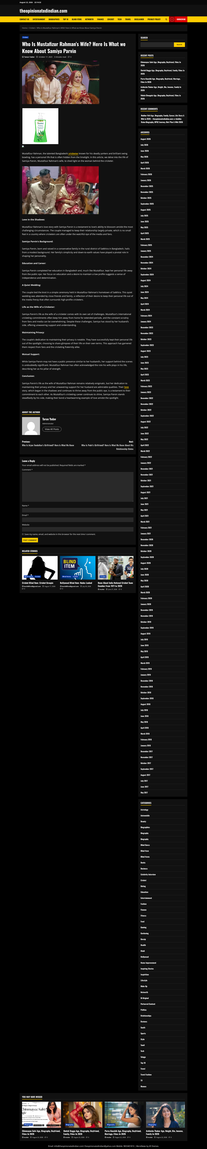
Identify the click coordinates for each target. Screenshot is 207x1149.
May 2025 (144, 227)
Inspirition (145, 974)
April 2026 (145, 162)
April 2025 (145, 233)
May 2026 (144, 156)
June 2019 (145, 645)
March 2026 (145, 168)
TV (141, 1080)
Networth (89, 19)
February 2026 (146, 174)
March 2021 (145, 521)
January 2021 (146, 533)
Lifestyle (144, 980)
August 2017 (145, 775)
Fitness (143, 915)
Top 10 (65, 19)
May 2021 (144, 509)
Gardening (145, 933)
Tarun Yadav (29, 57)
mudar (102, 589)
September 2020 (147, 557)
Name (25, 505)
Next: (107, 445)
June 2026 (145, 150)
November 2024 (147, 262)
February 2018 (146, 739)
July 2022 (144, 427)
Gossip (143, 939)
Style (143, 1039)
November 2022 (147, 404)
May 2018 (144, 721)
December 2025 (147, 186)
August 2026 (146, 139)
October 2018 (146, 692)
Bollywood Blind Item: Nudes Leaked (76, 582)
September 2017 (147, 769)
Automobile (145, 815)
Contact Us (24, 19)
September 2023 (147, 345)
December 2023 (147, 327)
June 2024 (145, 292)
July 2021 (144, 498)
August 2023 (146, 351)
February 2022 (146, 456)
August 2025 (146, 209)
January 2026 (146, 180)
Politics (144, 1009)
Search (144, 37)
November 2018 (147, 686)
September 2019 (147, 627)
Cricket (110, 19)
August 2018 (145, 704)
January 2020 (146, 604)
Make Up (144, 986)
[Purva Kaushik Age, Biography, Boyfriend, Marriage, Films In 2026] (124, 1115)
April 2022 (145, 445)
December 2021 (147, 468)
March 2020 (145, 592)
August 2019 (145, 633)
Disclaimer (139, 19)
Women (143, 1086)
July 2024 (144, 286)
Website (25, 524)
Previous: (48, 443)
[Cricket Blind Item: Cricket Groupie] (40, 568)
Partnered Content (148, 1003)
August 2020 (146, 563)
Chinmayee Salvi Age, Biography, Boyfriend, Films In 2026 (41, 1132)
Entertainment (39, 19)
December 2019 (147, 610)
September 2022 (147, 415)
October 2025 (146, 197)
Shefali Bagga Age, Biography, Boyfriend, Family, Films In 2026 (81, 1132)
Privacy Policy (154, 19)
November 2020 (147, 545)
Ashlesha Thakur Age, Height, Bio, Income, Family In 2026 (164, 1132)
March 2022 (145, 451)
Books (143, 862)
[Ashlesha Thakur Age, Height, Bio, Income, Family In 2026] (165, 1115)
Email (25, 515)
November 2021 (147, 474)
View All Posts (52, 429)
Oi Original (145, 998)
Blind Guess (145, 845)
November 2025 (147, 192)
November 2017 (147, 757)
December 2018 (147, 680)
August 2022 (146, 421)
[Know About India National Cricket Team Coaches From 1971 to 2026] (115, 568)
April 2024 (145, 303)
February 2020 (146, 598)
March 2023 (145, 380)
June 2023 (145, 362)
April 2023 (145, 374)
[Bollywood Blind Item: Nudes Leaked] (78, 568)
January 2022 (146, 462)
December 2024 (147, 256)
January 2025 (146, 250)
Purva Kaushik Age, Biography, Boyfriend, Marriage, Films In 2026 (123, 1132)
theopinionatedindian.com (43, 10)
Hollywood (145, 956)
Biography (144, 833)
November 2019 (147, 615)
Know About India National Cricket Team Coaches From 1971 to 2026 (115, 584)
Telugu (143, 1057)
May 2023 (144, 368)
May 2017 (144, 792)
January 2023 (146, 392)
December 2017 (147, 751)
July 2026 (144, 144)
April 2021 (145, 515)
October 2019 (146, 621)
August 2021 (145, 492)
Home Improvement (148, 962)
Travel (128, 19)
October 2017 (146, 763)
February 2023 (146, 386)
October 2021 (146, 480)
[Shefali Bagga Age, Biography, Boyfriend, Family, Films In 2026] (82, 1115)
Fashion (144, 903)
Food (142, 921)
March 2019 (145, 663)
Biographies (54, 19)
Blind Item (145, 850)
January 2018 (146, 745)
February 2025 (146, 245)
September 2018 (147, 698)
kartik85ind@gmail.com (32, 586)
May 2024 (144, 297)
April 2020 (145, 586)
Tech (120, 19)
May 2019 (144, 651)
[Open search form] (166, 19)
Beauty (143, 821)
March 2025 (145, 239)
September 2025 (147, 203)
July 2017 (144, 780)
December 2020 (147, 539)
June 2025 (145, 221)
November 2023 (147, 333)
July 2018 (144, 710)
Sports (143, 1033)
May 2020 (144, 580)
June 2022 (145, 433)
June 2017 (144, 786)
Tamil (143, 1045)
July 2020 (144, 568)
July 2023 (144, 356)
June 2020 (145, 574)
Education (144, 892)
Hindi (143, 950)
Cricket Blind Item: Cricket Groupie (37, 582)
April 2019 (145, 657)
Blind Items (77, 19)
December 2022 (147, 398)
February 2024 (146, 315)
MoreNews (141, 1146)
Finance (100, 19)
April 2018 (145, 727)
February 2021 (146, 527)
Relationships (146, 1015)
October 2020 (146, 551)
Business (144, 868)
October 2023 (146, 339)
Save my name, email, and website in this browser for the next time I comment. (60, 534)
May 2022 (144, 439)
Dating (143, 886)
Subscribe (181, 19)
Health (143, 945)
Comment (27, 469)
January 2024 (146, 321)
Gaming (143, 927)
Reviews (144, 1021)
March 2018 (145, 733)
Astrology (144, 809)
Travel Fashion (146, 1074)
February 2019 (146, 668)
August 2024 (146, 280)
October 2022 (146, 409)
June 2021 (144, 504)
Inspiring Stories (147, 968)
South (143, 1027)
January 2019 (146, 674)
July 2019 (144, 639)
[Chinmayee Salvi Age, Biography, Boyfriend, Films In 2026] (41, 1115)
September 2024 (147, 274)
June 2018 (144, 716)
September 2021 (147, 486)
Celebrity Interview (148, 874)
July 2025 (144, 215)
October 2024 (146, 268)
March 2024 (145, 309)
